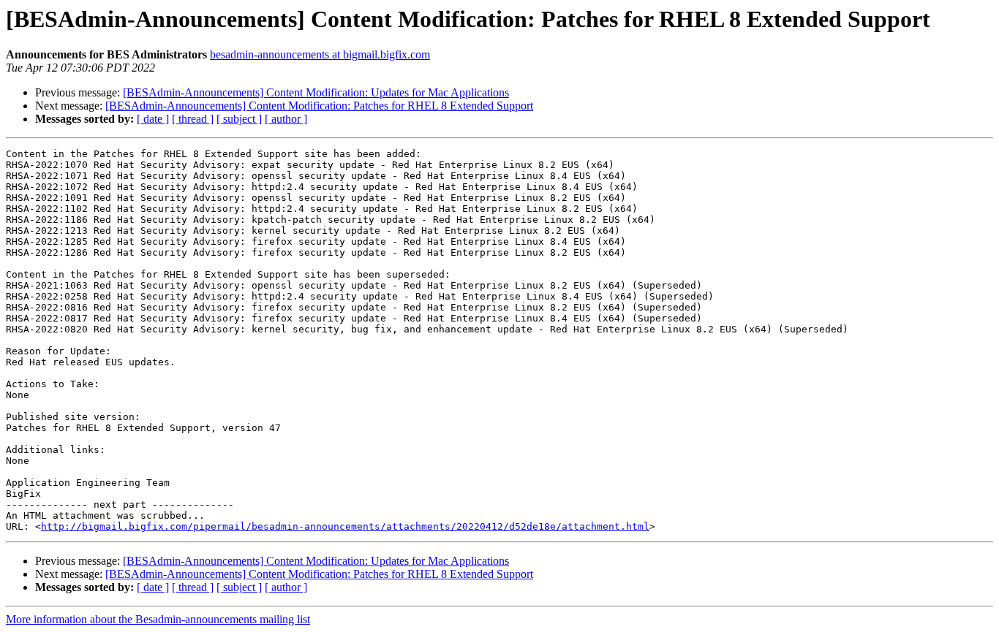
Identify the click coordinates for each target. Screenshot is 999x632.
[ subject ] (239, 119)
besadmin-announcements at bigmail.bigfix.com (320, 54)
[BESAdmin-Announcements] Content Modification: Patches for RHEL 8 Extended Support (319, 105)
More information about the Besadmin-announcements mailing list (158, 619)
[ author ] (286, 119)
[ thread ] (193, 119)
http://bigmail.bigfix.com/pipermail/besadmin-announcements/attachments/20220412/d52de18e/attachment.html (345, 526)
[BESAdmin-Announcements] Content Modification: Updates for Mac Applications (316, 92)
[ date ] (153, 119)
